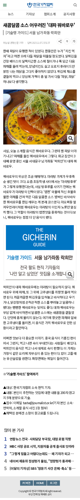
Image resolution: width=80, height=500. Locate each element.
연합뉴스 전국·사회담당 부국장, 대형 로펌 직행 (40, 438)
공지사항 (69, 13)
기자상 (30, 13)
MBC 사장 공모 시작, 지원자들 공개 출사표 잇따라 (42, 446)
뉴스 (11, 13)
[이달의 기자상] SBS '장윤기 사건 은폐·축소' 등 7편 (43, 468)
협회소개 (50, 13)
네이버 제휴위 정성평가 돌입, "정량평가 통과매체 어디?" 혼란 (43, 461)
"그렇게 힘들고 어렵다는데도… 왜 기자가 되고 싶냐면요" (43, 453)
